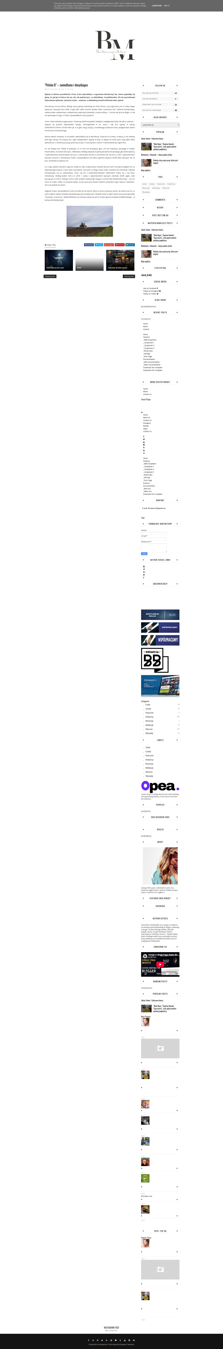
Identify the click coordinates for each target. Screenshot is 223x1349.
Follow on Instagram (151, 110)
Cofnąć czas (160, 1199)
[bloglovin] (116, 1340)
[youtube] (125, 1340)
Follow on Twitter (150, 93)
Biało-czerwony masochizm (160, 1110)
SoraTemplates (102, 1344)
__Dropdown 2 (148, 469)
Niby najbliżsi (145, 170)
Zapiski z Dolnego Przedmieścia (160, 1149)
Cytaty (152, 184)
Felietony (70, 89)
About (145, 326)
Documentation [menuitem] (149, 359)
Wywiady (146, 192)
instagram (147, 423)
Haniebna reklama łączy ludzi (160, 1186)
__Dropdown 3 (148, 472)
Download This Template (152, 494)
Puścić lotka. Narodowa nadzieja (117, 267)
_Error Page (147, 480)
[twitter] (102, 1340)
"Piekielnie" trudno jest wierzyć (160, 1129)
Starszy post (129, 276)
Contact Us (147, 394)
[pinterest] (134, 1340)
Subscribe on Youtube (151, 104)
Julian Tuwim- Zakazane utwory (152, 138)
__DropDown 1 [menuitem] (148, 342)
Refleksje (156, 188)
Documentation (149, 486)
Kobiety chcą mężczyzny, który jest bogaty (165, 161)
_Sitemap (146, 477)
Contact (146, 329)
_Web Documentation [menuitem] (151, 362)
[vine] (97, 1340)
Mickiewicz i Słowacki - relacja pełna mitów (156, 154)
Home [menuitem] (145, 334)
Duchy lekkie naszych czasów (55, 267)
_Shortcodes (147, 475)
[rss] (106, 1340)
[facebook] (88, 1340)
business (146, 483)
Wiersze (165, 188)
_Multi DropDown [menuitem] (149, 340)
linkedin (146, 426)
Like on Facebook (149, 99)
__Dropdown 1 (148, 466)
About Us (146, 417)
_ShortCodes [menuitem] (148, 351)
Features (146, 461)
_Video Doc (147, 491)
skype (145, 429)
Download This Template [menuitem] (152, 367)
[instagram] (129, 1340)
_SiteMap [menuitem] (146, 354)
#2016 (79, 267)
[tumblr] (120, 1340)
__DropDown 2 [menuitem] (148, 345)
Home (145, 324)
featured (161, 184)
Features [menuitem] (146, 337)
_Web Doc (147, 489)
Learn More (157, 6)
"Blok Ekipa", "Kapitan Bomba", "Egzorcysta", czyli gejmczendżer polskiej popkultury (164, 147)
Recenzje (146, 188)
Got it (167, 6)
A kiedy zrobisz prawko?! (160, 1216)
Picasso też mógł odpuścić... (160, 1168)
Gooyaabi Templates (127, 1344)
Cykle (144, 184)
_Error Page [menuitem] (147, 356)
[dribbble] (93, 1340)
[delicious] (111, 1340)
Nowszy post (50, 276)
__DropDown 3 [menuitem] (148, 348)
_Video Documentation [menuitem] (151, 365)
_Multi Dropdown (149, 464)
